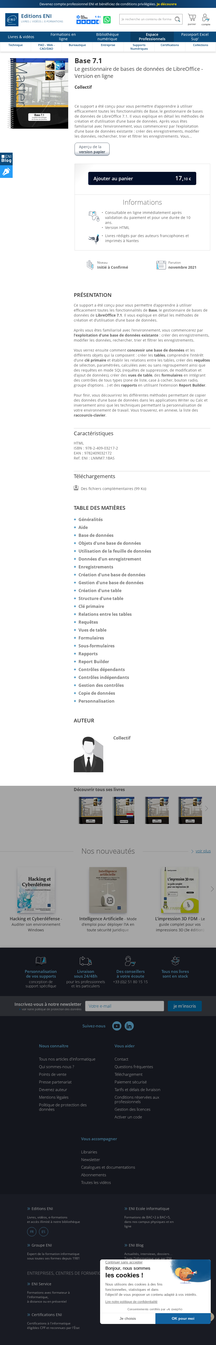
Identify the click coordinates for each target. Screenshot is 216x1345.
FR (31, 1231)
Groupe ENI (42, 1245)
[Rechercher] (177, 19)
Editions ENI (42, 18)
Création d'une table (99, 590)
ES (43, 1231)
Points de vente (52, 1074)
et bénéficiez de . (108, 4)
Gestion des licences (132, 1109)
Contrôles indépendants (103, 677)
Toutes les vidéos (96, 1182)
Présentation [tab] (93, 294)
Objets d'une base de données (109, 543)
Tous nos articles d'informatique (67, 1059)
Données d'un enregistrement (109, 559)
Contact (121, 1059)
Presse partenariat (55, 1081)
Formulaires (91, 638)
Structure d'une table (100, 598)
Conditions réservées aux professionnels (137, 1099)
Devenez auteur (53, 1089)
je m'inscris (185, 1006)
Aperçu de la (92, 149)
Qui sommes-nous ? (56, 1066)
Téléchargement (129, 1074)
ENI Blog (136, 1245)
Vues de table (92, 630)
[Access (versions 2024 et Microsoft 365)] (90, 812)
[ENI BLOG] (6, 159)
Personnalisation (96, 701)
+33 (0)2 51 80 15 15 (130, 976)
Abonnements (93, 1174)
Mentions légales (53, 1097)
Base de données (96, 535)
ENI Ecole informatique (149, 1208)
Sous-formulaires (96, 646)
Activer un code (128, 1116)
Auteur (84, 720)
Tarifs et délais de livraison (137, 1089)
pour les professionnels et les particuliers (85, 978)
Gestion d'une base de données (111, 583)
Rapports (88, 654)
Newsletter (90, 1159)
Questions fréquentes (134, 1066)
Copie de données (96, 693)
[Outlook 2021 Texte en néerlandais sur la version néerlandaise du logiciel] (123, 812)
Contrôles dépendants (101, 669)
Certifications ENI (47, 1314)
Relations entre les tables (105, 614)
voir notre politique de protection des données (51, 1009)
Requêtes (88, 622)
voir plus (203, 850)
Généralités (90, 519)
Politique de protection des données (63, 1107)
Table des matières (99, 507)
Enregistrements (95, 567)
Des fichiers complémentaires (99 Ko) (113, 488)
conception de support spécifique (41, 978)
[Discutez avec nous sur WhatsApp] (107, 19)
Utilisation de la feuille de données (114, 551)
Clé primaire (91, 606)
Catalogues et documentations (108, 1167)
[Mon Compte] (206, 20)
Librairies (89, 1151)
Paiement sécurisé (131, 1081)
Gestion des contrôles (101, 685)
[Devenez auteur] (6, 171)
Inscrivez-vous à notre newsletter (47, 1006)
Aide (83, 527)
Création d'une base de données (111, 575)
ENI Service (41, 1283)
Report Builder (93, 661)
